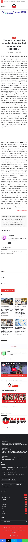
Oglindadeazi (10, 52)
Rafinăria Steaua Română (19, 482)
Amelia (8, 351)
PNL (13, 479)
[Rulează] (3, 375)
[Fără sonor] (22, 375)
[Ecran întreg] (25, 375)
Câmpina (5, 477)
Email (2, 277)
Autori (18, 530)
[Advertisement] (14, 27)
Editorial (4, 499)
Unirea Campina (6, 486)
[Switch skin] (26, 6)
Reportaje (4, 506)
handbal (18, 477)
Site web (3, 283)
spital (12, 484)
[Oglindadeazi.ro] (14, 6)
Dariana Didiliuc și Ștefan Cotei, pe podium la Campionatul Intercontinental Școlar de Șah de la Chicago (7, 330)
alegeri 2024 (11, 467)
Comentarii (14, 346)
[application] (14, 369)
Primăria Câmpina (6, 482)
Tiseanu (18, 484)
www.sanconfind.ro (22, 210)
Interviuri (4, 501)
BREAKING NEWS (6, 497)
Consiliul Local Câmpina (8, 474)
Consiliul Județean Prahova (8, 472)
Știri (14, 37)
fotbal (12, 477)
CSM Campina (20, 474)
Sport (3, 511)
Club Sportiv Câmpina (7, 469)
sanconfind (5, 484)
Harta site (22, 530)
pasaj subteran (6, 479)
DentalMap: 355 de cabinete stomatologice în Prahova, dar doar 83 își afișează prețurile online (20, 330)
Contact (14, 532)
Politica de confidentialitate (9, 530)
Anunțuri (4, 513)
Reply (9, 242)
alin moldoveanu (21, 467)
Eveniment (4, 504)
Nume (3, 271)
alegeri (4, 467)
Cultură (3, 508)
